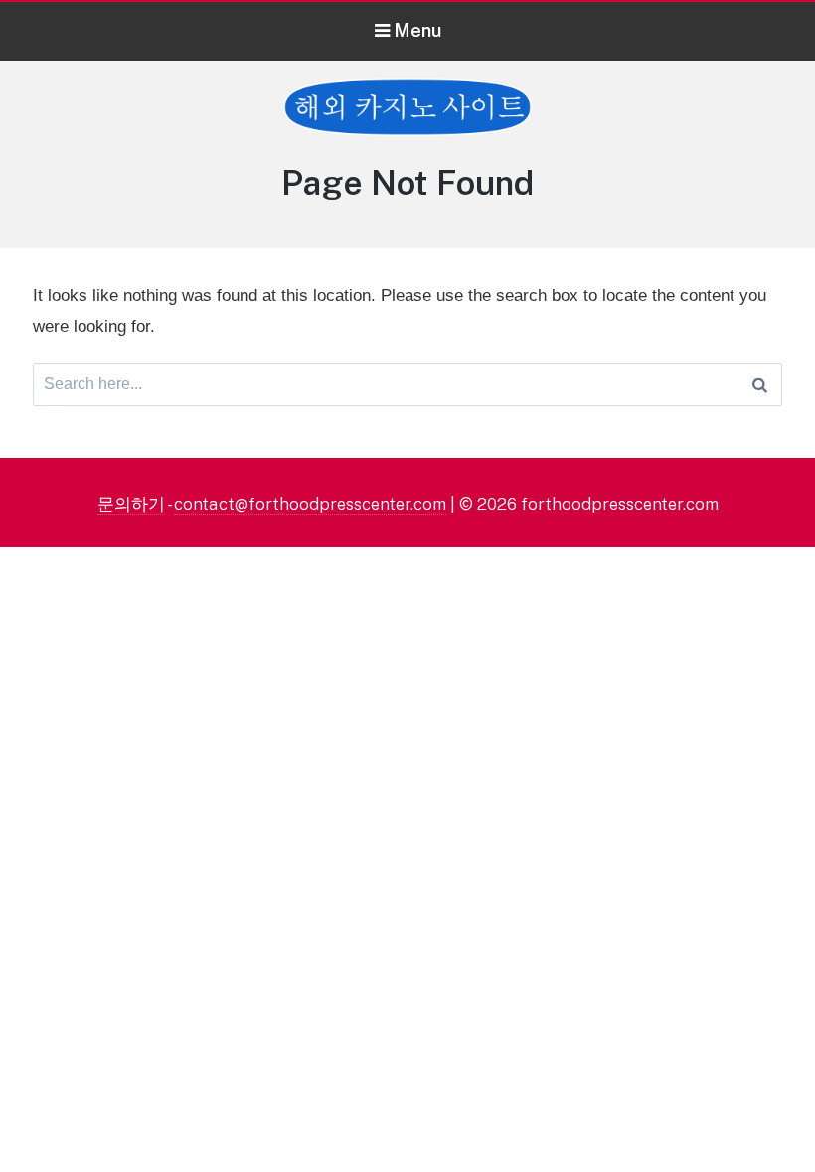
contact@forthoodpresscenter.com (310, 503)
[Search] (759, 384)
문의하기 (131, 503)
